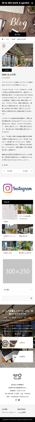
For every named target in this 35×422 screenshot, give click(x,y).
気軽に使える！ (24, 236)
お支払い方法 (8, 253)
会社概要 (4, 409)
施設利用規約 (22, 409)
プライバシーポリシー (9, 412)
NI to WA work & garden (15, 2)
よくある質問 (22, 412)
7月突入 (6, 221)
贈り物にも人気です (25, 253)
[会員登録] (17, 352)
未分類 (7, 70)
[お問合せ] (17, 338)
